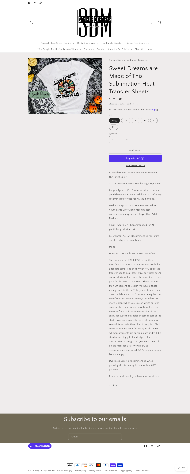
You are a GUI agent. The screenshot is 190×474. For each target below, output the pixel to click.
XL (113, 127)
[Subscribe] (118, 436)
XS (125, 120)
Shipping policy (126, 470)
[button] (31, 22)
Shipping (113, 104)
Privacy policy (95, 470)
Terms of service (110, 470)
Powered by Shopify (64, 471)
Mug (114, 120)
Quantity (113, 134)
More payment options (135, 165)
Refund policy (80, 470)
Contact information (143, 470)
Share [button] (115, 385)
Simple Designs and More (45, 471)
